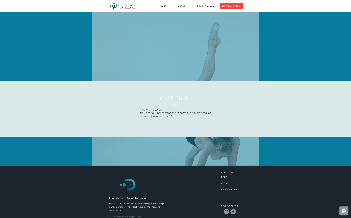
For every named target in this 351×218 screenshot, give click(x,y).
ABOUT (224, 183)
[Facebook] (233, 211)
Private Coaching (227, 189)
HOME (224, 177)
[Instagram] (226, 211)
